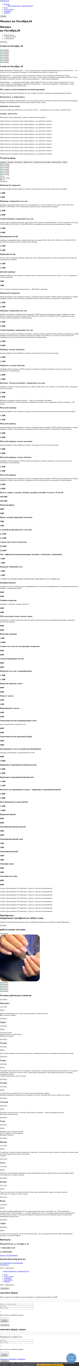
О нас (6, 7)
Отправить (4, 1320)
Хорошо (40, 1365)
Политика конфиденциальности (10, 1286)
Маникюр (3, 162)
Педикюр (10, 162)
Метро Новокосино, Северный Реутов (20, 6)
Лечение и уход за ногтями (42, 162)
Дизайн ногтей (28, 162)
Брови (65, 162)
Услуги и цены (9, 9)
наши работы (8, 1280)
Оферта (23, 1286)
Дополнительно (56, 162)
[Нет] (63, 1365)
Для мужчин (18, 162)
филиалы (7, 4)
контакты (7, 13)
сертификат (7, 11)
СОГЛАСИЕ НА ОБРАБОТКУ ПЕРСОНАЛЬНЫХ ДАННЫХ (47, 1286)
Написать (3, 1255)
